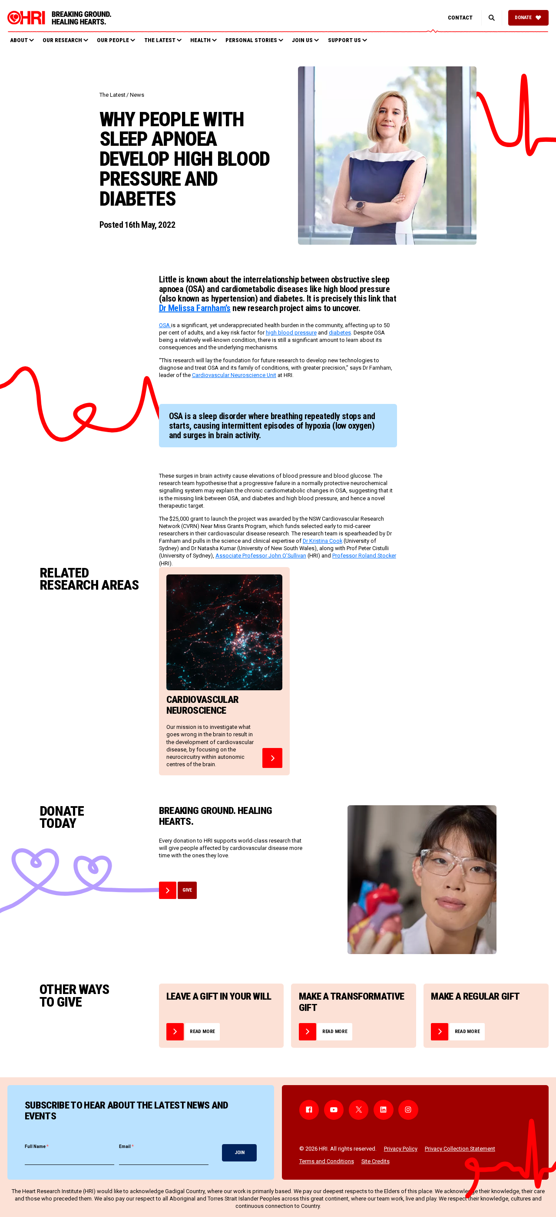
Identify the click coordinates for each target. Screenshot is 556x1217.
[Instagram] (408, 1110)
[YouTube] (334, 1110)
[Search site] (491, 17)
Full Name (37, 1146)
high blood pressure (291, 332)
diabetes (340, 332)
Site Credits (375, 1161)
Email (126, 1146)
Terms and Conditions (326, 1161)
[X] (359, 1110)
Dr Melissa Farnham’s (195, 308)
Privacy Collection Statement (460, 1148)
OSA (165, 325)
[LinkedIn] (384, 1110)
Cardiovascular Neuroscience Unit (234, 375)
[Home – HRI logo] (59, 18)
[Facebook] (309, 1110)
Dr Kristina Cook (322, 541)
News (137, 95)
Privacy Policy (400, 1148)
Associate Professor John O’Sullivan (260, 555)
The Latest (112, 95)
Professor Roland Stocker (364, 555)
